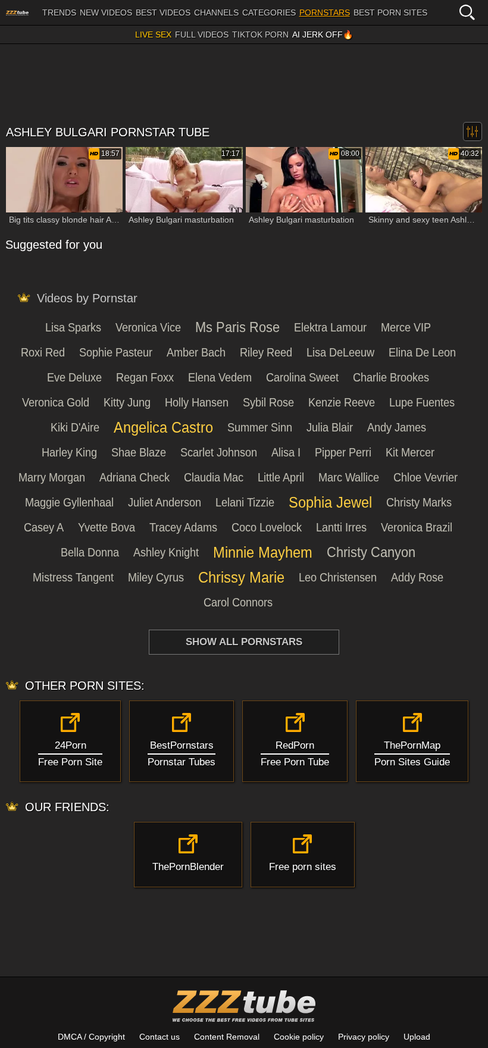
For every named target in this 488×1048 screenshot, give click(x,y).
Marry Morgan (51, 477)
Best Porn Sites (390, 12)
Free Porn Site (70, 754)
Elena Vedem (220, 377)
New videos (106, 12)
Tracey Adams (183, 527)
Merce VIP (406, 327)
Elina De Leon (422, 352)
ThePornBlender (188, 866)
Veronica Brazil (416, 527)
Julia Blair (329, 427)
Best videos (163, 12)
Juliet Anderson (164, 502)
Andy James (396, 427)
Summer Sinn (259, 427)
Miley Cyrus (156, 577)
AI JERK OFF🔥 (322, 34)
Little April (281, 477)
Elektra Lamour (330, 327)
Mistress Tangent (73, 577)
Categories (269, 12)
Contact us (159, 1036)
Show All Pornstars (244, 641)
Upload (416, 1036)
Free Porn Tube (295, 754)
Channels (216, 12)
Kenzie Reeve (341, 402)
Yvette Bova (106, 527)
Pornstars (324, 12)
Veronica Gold (55, 402)
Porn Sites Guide (412, 754)
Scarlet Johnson (218, 452)
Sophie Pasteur (115, 352)
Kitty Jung (127, 402)
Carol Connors (238, 602)
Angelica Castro (163, 427)
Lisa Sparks (73, 327)
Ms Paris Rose (237, 327)
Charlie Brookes (391, 377)
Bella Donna (90, 552)
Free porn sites (302, 866)
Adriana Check (134, 477)
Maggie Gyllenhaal (69, 502)
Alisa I (286, 452)
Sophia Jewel (330, 502)
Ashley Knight (166, 552)
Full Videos (202, 34)
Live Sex (153, 34)
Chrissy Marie (241, 577)
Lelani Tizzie (244, 502)
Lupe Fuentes (422, 402)
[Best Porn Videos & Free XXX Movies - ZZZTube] (17, 12)
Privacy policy (363, 1036)
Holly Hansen (197, 402)
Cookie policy (299, 1036)
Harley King (69, 452)
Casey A (44, 527)
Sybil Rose (268, 402)
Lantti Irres (341, 527)
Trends (59, 12)
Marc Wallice (348, 477)
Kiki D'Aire (75, 427)
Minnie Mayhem (262, 552)
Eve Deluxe (74, 377)
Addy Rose (417, 577)
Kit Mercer (410, 452)
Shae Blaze (138, 452)
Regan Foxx (145, 377)
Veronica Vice (148, 327)
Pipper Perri (343, 452)
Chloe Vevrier (425, 477)
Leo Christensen (338, 577)
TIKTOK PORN (260, 34)
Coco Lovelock (267, 527)
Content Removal (226, 1036)
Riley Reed (266, 352)
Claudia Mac (213, 477)
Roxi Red (43, 352)
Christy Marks (419, 502)
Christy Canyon (371, 552)
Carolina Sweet (302, 377)
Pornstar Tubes (181, 754)
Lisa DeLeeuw (340, 352)
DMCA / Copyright (91, 1036)
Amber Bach (196, 352)
